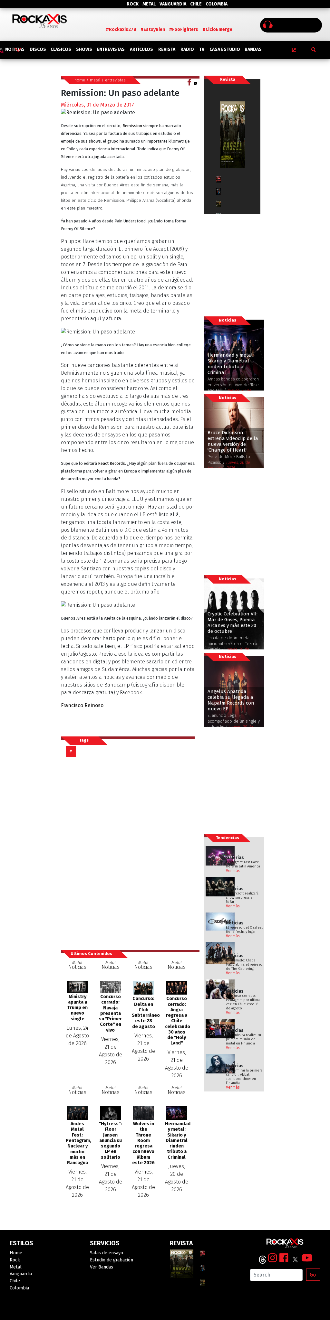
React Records (111, 463)
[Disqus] (130, 852)
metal (95, 80)
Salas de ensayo (106, 1253)
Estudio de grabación (111, 1260)
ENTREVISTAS (111, 49)
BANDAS (253, 49)
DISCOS (38, 49)
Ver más (233, 870)
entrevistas (115, 80)
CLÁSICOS (61, 49)
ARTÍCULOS (141, 49)
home (79, 80)
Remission (132, 125)
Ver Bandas (101, 1267)
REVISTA (166, 49)
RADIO (187, 49)
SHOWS (84, 49)
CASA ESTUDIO (224, 49)
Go (313, 1275)
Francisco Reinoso (82, 705)
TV (201, 49)
